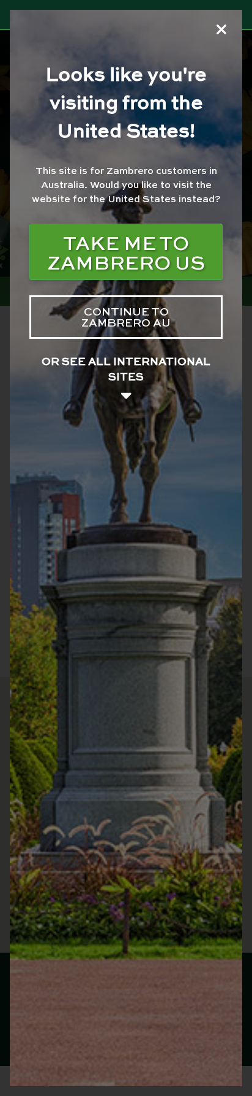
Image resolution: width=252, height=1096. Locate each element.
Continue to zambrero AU (126, 316)
